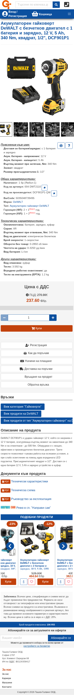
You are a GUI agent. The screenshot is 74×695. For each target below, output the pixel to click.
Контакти (6, 687)
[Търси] (56, 4)
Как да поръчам (38, 353)
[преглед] (23, 582)
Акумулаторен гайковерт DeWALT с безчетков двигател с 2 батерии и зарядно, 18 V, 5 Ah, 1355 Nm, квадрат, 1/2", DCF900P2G (34, 567)
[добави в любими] (31, 582)
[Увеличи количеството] (53, 317)
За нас (5, 674)
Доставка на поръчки (38, 368)
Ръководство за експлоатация (27, 499)
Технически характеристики (26, 481)
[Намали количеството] (4, 317)
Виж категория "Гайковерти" (22, 406)
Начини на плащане (38, 360)
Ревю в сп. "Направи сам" (33, 507)
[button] (69, 14)
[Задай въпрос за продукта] (69, 145)
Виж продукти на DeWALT (21, 413)
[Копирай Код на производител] (54, 193)
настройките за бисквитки (37, 646)
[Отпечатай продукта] (61, 145)
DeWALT (18, 201)
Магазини (7, 682)
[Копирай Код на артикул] (44, 188)
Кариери (6, 678)
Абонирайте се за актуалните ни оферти (37, 630)
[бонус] (32, 209)
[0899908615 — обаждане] (67, 4)
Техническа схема (19, 490)
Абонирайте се (61, 637)
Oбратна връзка (38, 384)
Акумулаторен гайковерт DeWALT (29, 205)
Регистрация (38, 345)
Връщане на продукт (38, 376)
